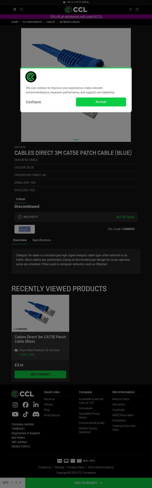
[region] (76, 89)
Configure (33, 102)
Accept (101, 102)
